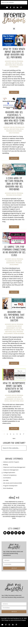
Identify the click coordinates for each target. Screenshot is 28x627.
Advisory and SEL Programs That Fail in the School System (14, 316)
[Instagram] (14, 7)
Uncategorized (14, 133)
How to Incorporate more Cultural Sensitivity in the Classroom (14, 387)
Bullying (8, 63)
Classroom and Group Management (14, 262)
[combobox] (14, 2)
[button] (14, 28)
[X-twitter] (23, 532)
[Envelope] (7, 7)
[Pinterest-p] (21, 7)
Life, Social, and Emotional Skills (13, 64)
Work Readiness (18, 333)
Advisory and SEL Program (14, 61)
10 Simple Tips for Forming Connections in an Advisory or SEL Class (14, 251)
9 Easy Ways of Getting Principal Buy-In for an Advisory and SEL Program (14, 184)
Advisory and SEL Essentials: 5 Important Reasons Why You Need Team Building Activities (14, 118)
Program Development (16, 66)
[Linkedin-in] (17, 7)
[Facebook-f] (10, 7)
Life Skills (17, 399)
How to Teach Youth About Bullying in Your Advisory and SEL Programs (14, 53)
